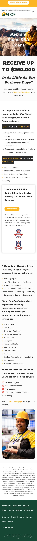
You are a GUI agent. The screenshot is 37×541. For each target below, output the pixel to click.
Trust (4, 510)
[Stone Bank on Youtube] (6, 527)
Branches (28, 510)
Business (17, 506)
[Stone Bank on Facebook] (3, 527)
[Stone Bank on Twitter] (12, 527)
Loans (26, 506)
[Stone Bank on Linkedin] (9, 527)
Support (10, 521)
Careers (29, 517)
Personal (6, 506)
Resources (5, 517)
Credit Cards (15, 510)
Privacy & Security (17, 517)
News (4, 521)
